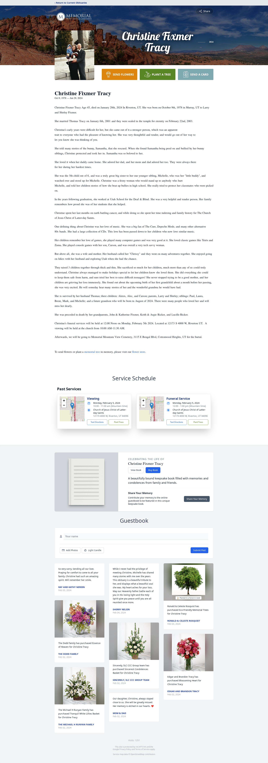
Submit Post (199, 550)
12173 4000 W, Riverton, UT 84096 (110, 415)
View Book (136, 470)
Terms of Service (142, 749)
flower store (138, 352)
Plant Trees (119, 422)
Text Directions (97, 422)
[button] (72, 406)
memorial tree (92, 352)
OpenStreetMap (137, 754)
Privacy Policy (125, 749)
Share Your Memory (197, 498)
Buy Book (153, 470)
